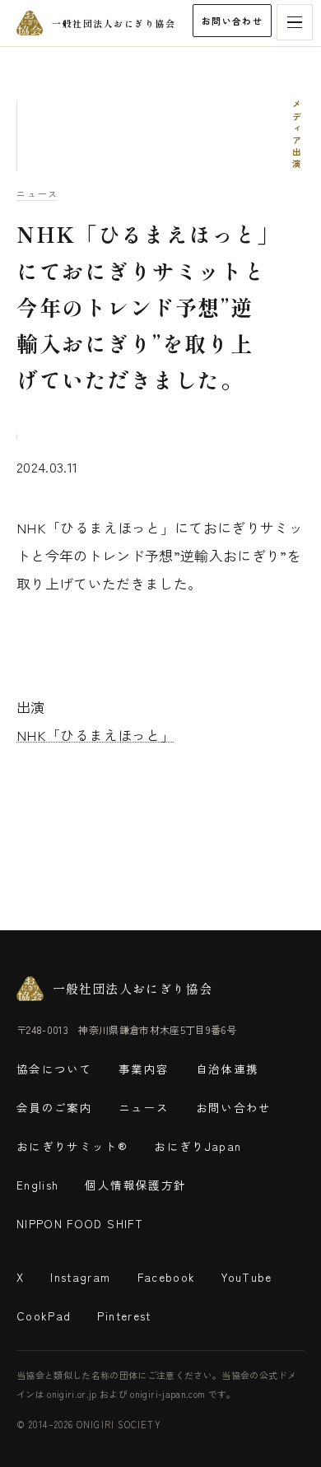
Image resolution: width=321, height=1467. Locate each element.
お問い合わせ (232, 20)
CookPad (43, 1315)
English (37, 1184)
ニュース (37, 193)
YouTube (246, 1277)
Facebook (166, 1277)
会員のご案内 (54, 1107)
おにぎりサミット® (72, 1146)
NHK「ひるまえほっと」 (95, 734)
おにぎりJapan (197, 1146)
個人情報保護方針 (135, 1184)
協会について (54, 1068)
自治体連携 (227, 1068)
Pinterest (124, 1315)
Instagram (80, 1277)
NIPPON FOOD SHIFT (79, 1223)
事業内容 (144, 1068)
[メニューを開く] (295, 22)
